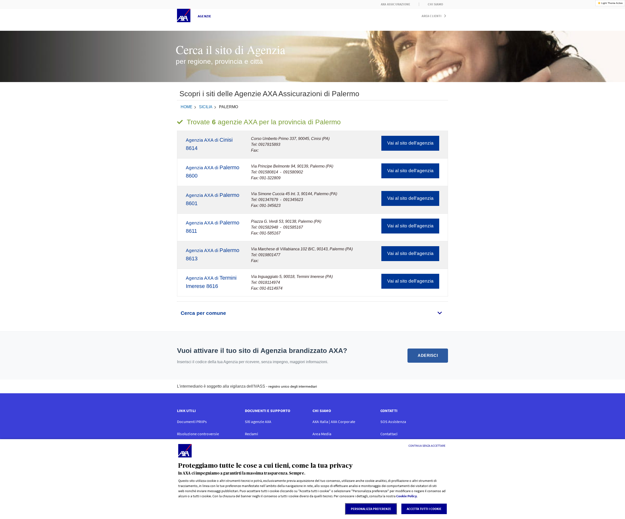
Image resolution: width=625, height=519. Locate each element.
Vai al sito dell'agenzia (410, 143)
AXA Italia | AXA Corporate (333, 421)
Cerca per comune (203, 313)
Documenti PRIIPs (192, 421)
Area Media (321, 433)
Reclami (251, 433)
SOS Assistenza (393, 421)
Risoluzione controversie (198, 433)
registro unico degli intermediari (292, 386)
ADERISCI (428, 355)
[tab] (312, 313)
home (186, 107)
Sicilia (205, 107)
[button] (435, 15)
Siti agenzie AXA (258, 421)
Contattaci (389, 433)
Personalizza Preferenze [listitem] (371, 509)
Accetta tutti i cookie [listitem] (424, 509)
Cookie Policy (406, 496)
